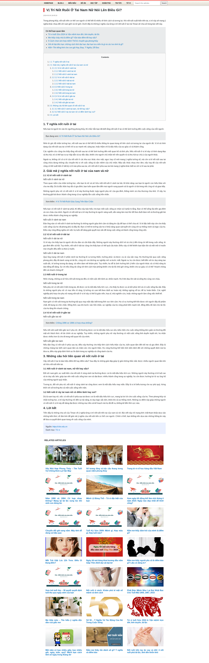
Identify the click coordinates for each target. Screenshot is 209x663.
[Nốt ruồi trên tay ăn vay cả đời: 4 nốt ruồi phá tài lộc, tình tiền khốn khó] (145, 637)
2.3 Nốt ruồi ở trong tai (62, 87)
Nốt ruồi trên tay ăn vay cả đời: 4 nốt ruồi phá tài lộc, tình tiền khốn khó (145, 651)
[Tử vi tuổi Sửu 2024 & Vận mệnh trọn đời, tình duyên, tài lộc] (145, 607)
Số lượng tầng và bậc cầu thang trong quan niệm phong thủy (104, 470)
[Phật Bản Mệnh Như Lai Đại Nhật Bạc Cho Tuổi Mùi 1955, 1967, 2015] (145, 577)
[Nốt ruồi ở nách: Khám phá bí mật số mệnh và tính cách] (104, 577)
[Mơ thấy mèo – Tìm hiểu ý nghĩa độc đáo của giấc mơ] (63, 607)
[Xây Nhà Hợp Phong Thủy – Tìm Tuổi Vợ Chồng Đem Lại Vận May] (63, 456)
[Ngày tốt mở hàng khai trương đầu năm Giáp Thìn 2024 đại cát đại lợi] (104, 548)
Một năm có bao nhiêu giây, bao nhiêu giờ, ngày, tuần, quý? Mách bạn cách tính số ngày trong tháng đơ (63, 652)
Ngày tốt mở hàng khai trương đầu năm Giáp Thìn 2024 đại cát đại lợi (104, 561)
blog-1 (61, 3)
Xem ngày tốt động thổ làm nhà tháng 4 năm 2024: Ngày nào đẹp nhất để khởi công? (145, 500)
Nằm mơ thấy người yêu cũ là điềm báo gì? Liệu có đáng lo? (145, 561)
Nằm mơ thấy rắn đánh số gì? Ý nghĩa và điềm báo (104, 651)
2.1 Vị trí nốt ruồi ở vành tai (64, 68)
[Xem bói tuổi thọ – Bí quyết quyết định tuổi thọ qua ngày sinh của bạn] (63, 577)
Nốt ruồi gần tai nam (64, 102)
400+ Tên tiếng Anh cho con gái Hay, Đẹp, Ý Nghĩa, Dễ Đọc (73, 48)
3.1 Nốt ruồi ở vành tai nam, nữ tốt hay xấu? (71, 109)
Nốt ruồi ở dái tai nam (65, 84)
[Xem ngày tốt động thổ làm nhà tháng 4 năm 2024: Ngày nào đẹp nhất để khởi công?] (145, 485)
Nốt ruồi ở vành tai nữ (65, 71)
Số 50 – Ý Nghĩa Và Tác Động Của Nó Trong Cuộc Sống (104, 621)
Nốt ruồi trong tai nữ (64, 90)
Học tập (93, 3)
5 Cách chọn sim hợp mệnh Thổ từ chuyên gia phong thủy (73, 41)
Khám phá (106, 3)
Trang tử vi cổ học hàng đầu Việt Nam (144, 469)
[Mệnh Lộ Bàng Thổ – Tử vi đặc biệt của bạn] (104, 485)
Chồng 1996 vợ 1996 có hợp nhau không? (74, 323)
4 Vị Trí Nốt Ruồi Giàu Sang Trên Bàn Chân (74, 202)
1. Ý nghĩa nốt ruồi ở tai (59, 62)
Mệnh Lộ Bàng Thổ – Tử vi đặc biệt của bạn (104, 499)
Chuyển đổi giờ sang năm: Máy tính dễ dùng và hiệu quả (63, 532)
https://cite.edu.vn (59, 427)
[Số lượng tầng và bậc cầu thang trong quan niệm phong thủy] (104, 456)
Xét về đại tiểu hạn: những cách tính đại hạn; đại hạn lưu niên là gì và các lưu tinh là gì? (85, 44)
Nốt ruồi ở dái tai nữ (64, 80)
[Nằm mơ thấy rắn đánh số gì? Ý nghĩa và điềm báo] (104, 637)
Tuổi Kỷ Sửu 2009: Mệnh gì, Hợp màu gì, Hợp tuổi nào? (104, 532)
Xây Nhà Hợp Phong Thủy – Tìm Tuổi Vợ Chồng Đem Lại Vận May (63, 470)
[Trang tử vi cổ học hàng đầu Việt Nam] (145, 456)
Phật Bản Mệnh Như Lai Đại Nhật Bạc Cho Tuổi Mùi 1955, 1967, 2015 (145, 591)
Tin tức (118, 3)
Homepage (48, 3)
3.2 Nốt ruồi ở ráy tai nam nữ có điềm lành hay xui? (73, 112)
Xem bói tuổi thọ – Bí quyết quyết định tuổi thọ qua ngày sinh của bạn (63, 591)
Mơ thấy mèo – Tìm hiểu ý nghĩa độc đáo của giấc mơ (63, 621)
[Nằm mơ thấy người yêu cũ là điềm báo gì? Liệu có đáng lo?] (145, 548)
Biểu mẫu (72, 3)
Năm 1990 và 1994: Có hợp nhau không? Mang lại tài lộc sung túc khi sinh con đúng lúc (63, 500)
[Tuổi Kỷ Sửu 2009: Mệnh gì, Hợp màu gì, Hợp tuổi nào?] (104, 518)
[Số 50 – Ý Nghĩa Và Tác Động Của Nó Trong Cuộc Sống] (104, 607)
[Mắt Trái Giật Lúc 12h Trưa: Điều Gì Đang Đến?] (63, 548)
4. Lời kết (53, 115)
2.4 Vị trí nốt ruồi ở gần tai (63, 96)
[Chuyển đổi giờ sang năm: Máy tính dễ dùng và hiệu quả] (63, 518)
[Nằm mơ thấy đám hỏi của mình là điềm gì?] (145, 518)
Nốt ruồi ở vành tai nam (65, 74)
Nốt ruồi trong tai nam (65, 93)
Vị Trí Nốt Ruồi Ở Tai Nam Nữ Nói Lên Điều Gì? (79, 136)
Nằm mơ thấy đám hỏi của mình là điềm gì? (145, 532)
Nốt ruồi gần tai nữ (63, 99)
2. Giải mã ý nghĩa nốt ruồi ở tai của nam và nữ (68, 65)
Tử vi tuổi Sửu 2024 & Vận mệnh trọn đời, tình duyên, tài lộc (74, 34)
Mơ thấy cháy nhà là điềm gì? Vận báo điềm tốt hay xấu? (72, 38)
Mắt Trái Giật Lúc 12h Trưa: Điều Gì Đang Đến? (63, 561)
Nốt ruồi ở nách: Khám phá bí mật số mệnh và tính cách (104, 591)
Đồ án (83, 3)
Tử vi (128, 3)
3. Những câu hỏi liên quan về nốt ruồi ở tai (67, 106)
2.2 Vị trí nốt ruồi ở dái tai (63, 77)
